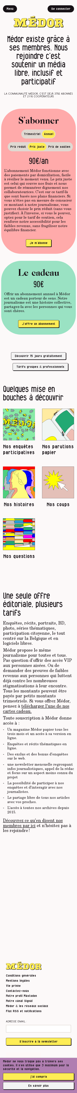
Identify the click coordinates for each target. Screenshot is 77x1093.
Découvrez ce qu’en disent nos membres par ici (33, 822)
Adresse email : (16, 1022)
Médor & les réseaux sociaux (27, 1006)
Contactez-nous (17, 991)
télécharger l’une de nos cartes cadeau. (36, 708)
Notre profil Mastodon (21, 995)
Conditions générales (21, 975)
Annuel (48, 134)
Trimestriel (32, 134)
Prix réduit (18, 146)
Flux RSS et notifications (24, 1011)
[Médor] (38, 16)
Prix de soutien (59, 146)
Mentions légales (18, 980)
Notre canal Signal (19, 1001)
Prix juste (37, 146)
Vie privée (13, 985)
